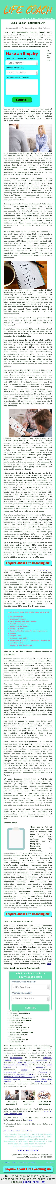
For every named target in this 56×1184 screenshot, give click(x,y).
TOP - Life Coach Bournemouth (18, 1130)
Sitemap (5, 1162)
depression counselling (15, 1065)
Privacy (50, 1162)
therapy (7, 181)
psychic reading (12, 1079)
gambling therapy (26, 1062)
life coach (14, 121)
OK (43, 1182)
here (49, 964)
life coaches (45, 170)
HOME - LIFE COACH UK (28, 1151)
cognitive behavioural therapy (19, 1077)
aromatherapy (10, 1072)
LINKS (28, 18)
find (11, 926)
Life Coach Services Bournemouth (21, 968)
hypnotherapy (41, 1081)
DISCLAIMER (49, 18)
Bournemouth (42, 570)
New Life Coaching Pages (24, 1162)
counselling (41, 1060)
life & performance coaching (37, 879)
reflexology (42, 1072)
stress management (41, 875)
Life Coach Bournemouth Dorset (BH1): (24, 32)
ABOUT (34, 18)
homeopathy (41, 1067)
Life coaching (10, 570)
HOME (23, 18)
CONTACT (40, 18)
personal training (26, 1074)
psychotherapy (16, 1058)
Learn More (31, 1182)
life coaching (24, 606)
